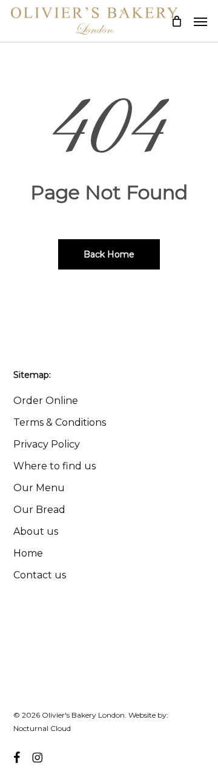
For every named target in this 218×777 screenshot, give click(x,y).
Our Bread (39, 509)
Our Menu (39, 488)
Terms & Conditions (59, 422)
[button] (200, 21)
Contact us (39, 575)
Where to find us (54, 466)
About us (35, 531)
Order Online (45, 400)
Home (28, 553)
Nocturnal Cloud (42, 728)
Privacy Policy (46, 444)
